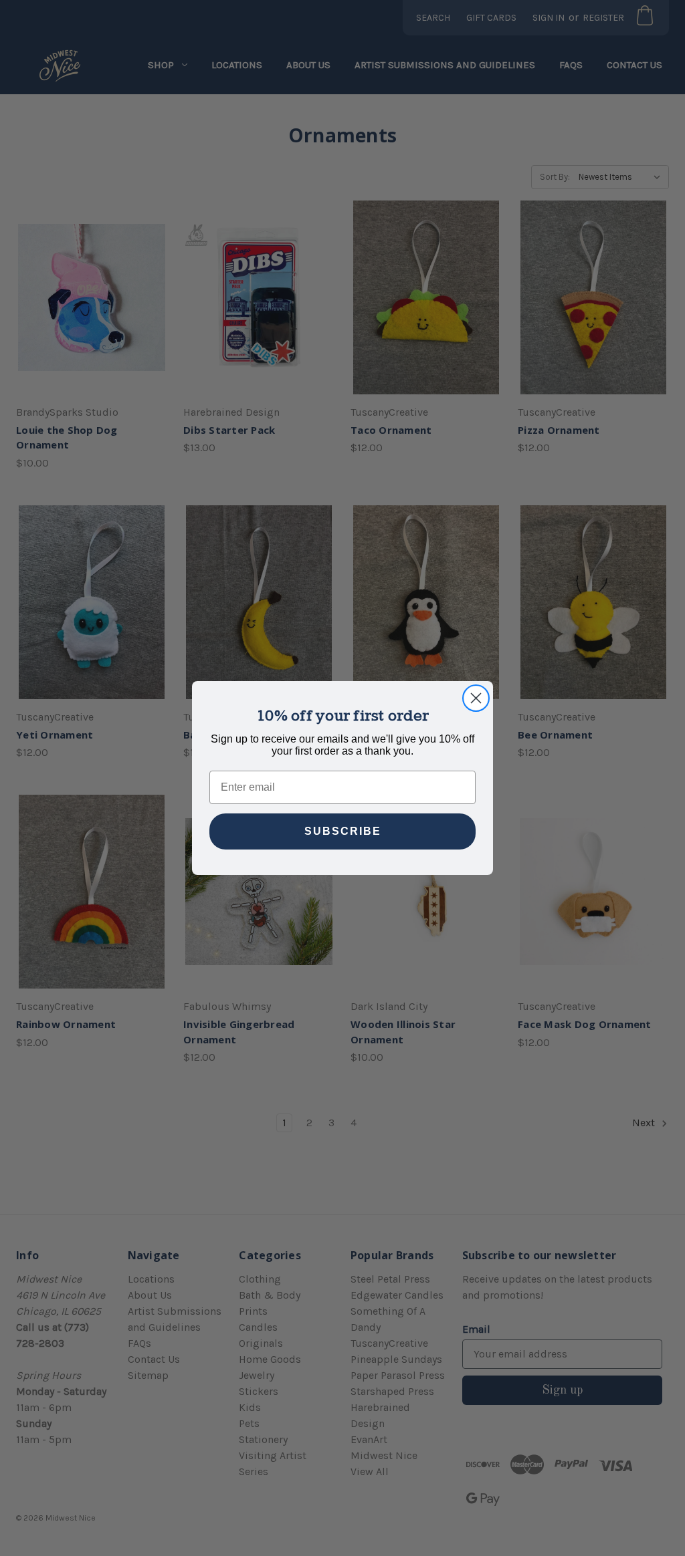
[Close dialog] (476, 698)
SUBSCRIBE (342, 831)
